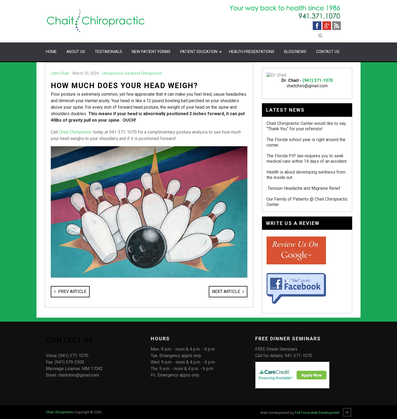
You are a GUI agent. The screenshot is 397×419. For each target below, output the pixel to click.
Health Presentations (251, 51)
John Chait (60, 73)
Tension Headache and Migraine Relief (303, 188)
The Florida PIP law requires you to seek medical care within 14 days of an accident (306, 158)
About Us (75, 51)
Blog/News (295, 51)
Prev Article (71, 291)
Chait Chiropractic (75, 132)
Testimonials (108, 51)
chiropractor (112, 73)
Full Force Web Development (317, 413)
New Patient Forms (151, 51)
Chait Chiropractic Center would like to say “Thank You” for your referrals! (306, 126)
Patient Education (198, 51)
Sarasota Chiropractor (143, 73)
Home (51, 51)
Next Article (226, 291)
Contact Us (327, 51)
